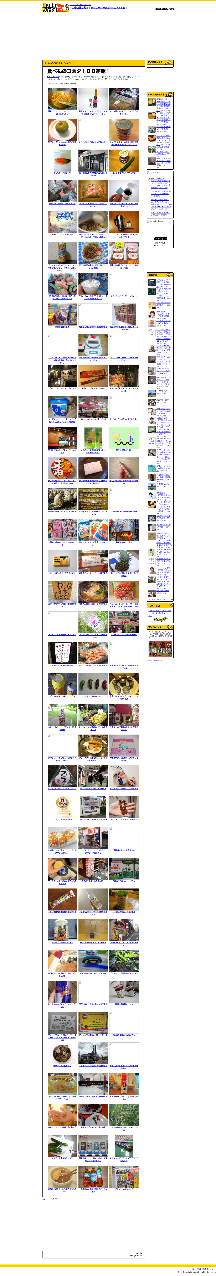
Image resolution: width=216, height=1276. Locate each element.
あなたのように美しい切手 (163, 526)
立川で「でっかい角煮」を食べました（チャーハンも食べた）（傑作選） (163, 140)
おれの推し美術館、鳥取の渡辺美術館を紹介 (163, 477)
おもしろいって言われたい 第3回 (160, 214)
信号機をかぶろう (163, 484)
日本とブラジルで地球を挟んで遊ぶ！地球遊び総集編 (163, 283)
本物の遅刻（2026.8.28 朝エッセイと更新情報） (163, 495)
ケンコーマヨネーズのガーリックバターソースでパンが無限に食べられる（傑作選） (163, 581)
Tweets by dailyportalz (154, 660)
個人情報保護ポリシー (204, 1269)
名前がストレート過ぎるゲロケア (163, 517)
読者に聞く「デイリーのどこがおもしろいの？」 (163, 411)
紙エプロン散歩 (162, 400)
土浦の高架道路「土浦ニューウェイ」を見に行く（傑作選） (163, 150)
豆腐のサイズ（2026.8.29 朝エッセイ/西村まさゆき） (163, 421)
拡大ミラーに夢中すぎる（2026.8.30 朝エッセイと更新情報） (163, 349)
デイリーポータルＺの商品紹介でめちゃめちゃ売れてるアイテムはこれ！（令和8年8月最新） (163, 455)
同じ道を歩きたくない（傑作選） (163, 128)
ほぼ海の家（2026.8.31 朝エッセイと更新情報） (161, 193)
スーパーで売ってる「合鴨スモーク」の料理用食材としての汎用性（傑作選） (163, 506)
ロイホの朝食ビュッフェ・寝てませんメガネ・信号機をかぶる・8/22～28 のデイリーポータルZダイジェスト (161, 204)
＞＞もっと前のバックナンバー (160, 599)
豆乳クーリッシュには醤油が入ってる (163, 468)
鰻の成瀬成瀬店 (162, 591)
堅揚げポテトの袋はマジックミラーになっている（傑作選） (163, 161)
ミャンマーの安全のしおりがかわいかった (163, 551)
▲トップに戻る (51, 1199)
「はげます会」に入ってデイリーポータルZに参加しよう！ (160, 613)
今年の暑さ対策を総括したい (163, 304)
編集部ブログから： (156, 179)
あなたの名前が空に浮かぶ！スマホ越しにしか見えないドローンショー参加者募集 (160, 184)
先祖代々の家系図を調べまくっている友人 (163, 561)
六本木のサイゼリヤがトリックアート (163, 370)
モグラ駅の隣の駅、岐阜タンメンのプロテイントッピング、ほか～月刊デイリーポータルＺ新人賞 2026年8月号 (164, 540)
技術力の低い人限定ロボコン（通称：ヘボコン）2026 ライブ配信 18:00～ (163, 382)
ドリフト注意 (161, 391)
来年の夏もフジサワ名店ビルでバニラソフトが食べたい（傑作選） (163, 430)
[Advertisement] (108, 35)
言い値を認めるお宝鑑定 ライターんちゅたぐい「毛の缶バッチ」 (163, 442)
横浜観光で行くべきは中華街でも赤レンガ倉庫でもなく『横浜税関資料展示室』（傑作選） (163, 105)
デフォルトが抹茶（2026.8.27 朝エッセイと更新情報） (163, 570)
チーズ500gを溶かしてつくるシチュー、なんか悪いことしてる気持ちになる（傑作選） (163, 117)
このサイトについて (80, 4)
